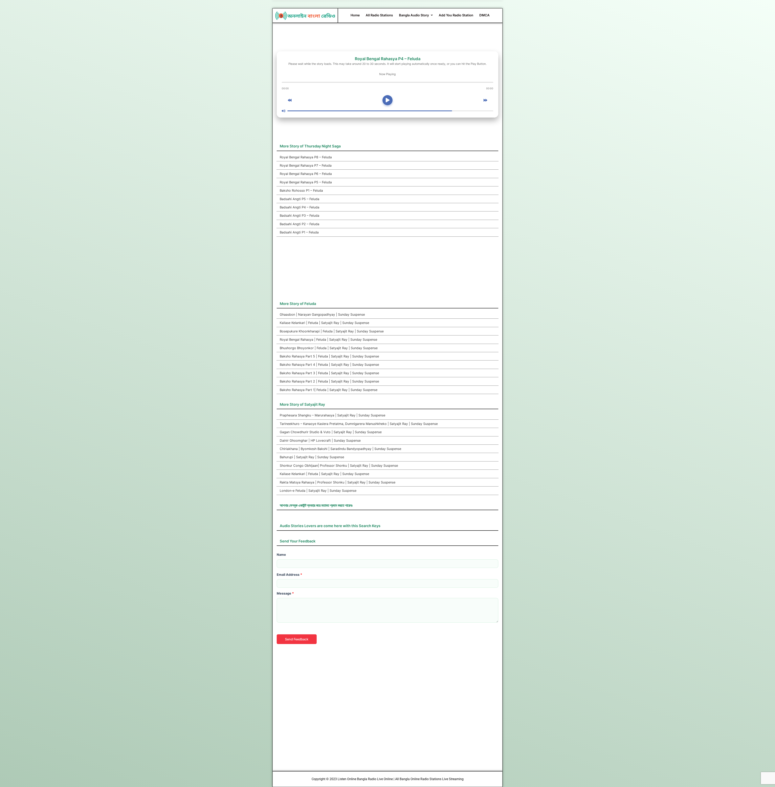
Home (355, 15)
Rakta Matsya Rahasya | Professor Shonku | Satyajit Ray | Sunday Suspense (337, 482)
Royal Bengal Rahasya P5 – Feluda (305, 182)
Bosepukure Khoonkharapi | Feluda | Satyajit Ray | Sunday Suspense (331, 331)
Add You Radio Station (456, 15)
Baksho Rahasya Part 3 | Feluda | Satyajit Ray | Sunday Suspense (329, 373)
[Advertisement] (387, 271)
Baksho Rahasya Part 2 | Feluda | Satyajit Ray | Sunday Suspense (329, 381)
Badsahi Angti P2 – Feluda (299, 224)
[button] (416, 15)
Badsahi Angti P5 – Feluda (299, 199)
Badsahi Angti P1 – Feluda (299, 232)
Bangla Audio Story (414, 15)
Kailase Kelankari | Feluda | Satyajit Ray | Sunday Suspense (324, 323)
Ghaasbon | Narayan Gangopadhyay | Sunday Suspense (322, 314)
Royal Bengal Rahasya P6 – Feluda (305, 174)
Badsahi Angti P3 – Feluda (299, 215)
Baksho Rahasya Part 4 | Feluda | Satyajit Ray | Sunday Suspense (329, 365)
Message (285, 593)
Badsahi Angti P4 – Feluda (299, 207)
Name (281, 555)
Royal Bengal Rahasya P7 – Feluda (305, 165)
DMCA (484, 15)
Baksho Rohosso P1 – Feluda (301, 190)
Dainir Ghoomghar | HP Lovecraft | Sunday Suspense (320, 440)
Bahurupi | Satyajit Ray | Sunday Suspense (311, 457)
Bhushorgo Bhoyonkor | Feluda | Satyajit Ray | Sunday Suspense (328, 348)
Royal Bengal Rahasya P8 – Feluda (305, 157)
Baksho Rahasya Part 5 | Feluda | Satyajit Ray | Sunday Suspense (329, 356)
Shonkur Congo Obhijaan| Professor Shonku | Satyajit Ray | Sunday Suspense (338, 465)
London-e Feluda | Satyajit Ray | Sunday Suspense (317, 491)
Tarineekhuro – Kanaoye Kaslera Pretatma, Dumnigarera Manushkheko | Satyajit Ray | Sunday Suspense (358, 424)
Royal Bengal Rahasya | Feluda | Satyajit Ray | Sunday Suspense (328, 339)
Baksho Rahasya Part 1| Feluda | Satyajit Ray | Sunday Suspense (328, 390)
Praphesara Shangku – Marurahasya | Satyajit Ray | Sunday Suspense (332, 415)
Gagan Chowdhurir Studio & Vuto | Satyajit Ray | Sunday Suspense (330, 432)
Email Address (289, 575)
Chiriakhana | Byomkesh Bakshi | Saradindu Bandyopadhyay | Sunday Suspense (340, 449)
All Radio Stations (379, 15)
